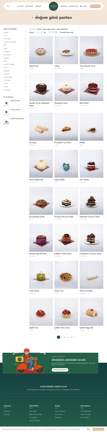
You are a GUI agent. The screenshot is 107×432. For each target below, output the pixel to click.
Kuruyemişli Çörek (36, 216)
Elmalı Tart (59, 290)
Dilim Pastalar (7, 39)
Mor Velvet (84, 179)
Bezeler (6, 32)
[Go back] (33, 17)
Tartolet (6, 83)
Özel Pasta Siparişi (60, 411)
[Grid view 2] (50, 32)
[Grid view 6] (56, 32)
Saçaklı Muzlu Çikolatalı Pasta (39, 104)
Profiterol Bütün (15, 101)
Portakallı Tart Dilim (63, 142)
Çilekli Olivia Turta (62, 327)
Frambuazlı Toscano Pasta (90, 253)
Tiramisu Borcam (15, 110)
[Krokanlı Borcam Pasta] (6, 121)
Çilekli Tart (33, 327)
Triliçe (57, 66)
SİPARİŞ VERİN (95, 6)
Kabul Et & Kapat (98, 429)
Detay (88, 429)
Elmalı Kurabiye (86, 290)
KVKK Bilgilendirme (85, 411)
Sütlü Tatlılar (7, 80)
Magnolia (6, 58)
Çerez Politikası (84, 417)
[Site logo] (53, 6)
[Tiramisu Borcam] (6, 112)
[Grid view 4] (53, 32)
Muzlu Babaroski (36, 179)
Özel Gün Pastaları (9, 64)
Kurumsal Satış (59, 414)
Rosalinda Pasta (61, 103)
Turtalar (6, 87)
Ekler (5, 45)
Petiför (5, 67)
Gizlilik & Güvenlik (85, 414)
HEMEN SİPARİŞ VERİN (59, 370)
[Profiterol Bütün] (6, 103)
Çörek (5, 36)
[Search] (8, 6)
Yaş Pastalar (7, 90)
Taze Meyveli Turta (87, 66)
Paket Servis (58, 417)
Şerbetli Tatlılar (8, 77)
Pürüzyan (33, 142)
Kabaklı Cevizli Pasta (63, 253)
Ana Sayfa (32, 29)
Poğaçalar (6, 71)
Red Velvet (84, 103)
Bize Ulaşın (7, 414)
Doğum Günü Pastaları (10, 42)
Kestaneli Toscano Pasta (90, 216)
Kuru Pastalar (7, 55)
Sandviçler (6, 74)
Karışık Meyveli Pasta (38, 253)
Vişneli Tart (34, 66)
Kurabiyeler (7, 52)
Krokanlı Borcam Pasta (17, 119)
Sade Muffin (60, 179)
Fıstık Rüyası (34, 290)
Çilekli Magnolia (86, 327)
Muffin (5, 61)
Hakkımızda (7, 411)
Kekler (5, 48)
